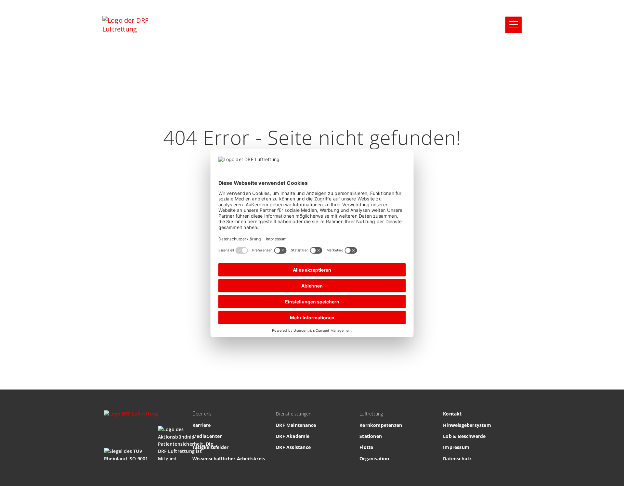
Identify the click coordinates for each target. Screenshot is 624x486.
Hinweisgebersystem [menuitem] (467, 425)
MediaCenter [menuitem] (207, 436)
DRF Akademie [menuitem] (292, 436)
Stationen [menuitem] (370, 436)
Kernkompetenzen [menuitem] (380, 425)
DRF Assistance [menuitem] (293, 447)
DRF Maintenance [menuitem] (296, 425)
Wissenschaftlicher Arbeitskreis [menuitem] (228, 458)
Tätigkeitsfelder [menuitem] (210, 447)
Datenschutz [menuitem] (457, 458)
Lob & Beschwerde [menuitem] (464, 436)
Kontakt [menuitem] (452, 414)
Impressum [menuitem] (456, 447)
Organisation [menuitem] (374, 458)
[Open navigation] (513, 25)
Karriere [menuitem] (201, 425)
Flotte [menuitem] (366, 447)
